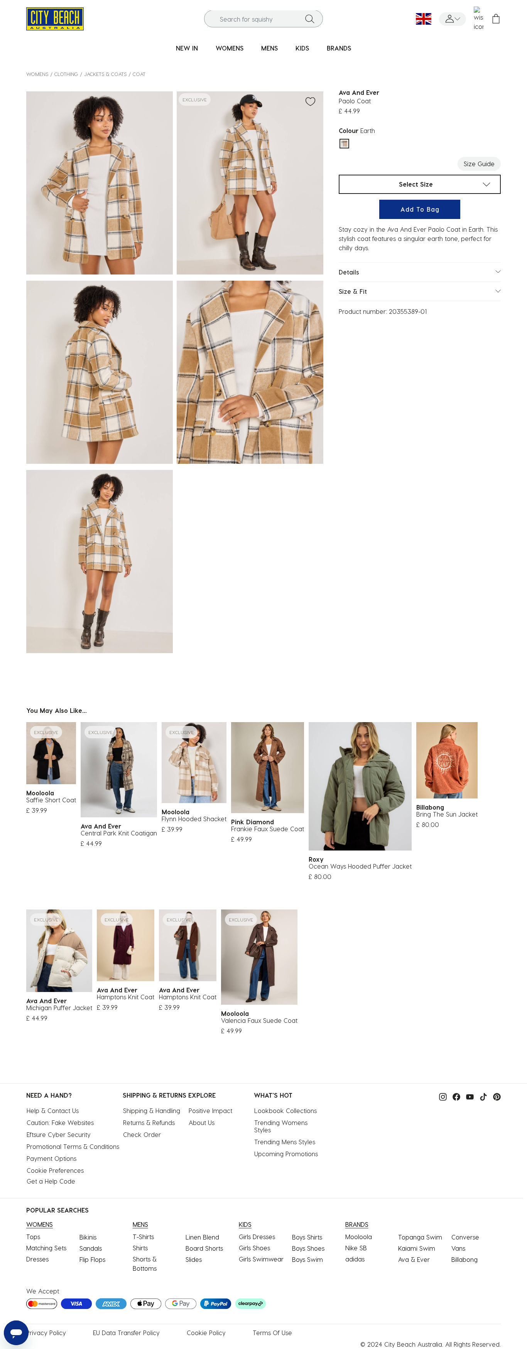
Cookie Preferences (55, 1170)
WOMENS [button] (229, 48)
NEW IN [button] (187, 48)
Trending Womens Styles (281, 1126)
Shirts (140, 1247)
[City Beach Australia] (55, 18)
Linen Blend (202, 1237)
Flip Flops (92, 1259)
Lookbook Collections (285, 1110)
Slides (194, 1259)
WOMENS (37, 74)
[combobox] (263, 19)
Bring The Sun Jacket (447, 814)
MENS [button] (269, 48)
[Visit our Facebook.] (454, 1096)
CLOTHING (66, 74)
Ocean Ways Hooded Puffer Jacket (360, 866)
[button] (452, 19)
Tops (33, 1236)
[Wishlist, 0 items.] (478, 19)
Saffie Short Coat (51, 799)
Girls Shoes (254, 1247)
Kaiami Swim (416, 1248)
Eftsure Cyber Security (59, 1134)
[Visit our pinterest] (495, 1096)
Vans (458, 1248)
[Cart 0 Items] (496, 19)
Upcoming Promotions (286, 1153)
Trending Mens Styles (284, 1141)
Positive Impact (210, 1110)
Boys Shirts (307, 1237)
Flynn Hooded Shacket (194, 818)
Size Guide (479, 163)
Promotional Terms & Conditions (73, 1146)
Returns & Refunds (149, 1122)
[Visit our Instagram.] (441, 1096)
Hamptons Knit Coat (125, 996)
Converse (465, 1237)
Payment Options (51, 1158)
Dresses (37, 1259)
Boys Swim (307, 1259)
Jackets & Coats (105, 74)
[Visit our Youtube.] (468, 1096)
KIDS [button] (302, 48)
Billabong (464, 1259)
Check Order (142, 1134)
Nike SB (356, 1247)
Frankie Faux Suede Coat (267, 828)
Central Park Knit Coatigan (119, 833)
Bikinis (87, 1237)
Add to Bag (419, 209)
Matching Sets (46, 1247)
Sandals (90, 1248)
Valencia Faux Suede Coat (259, 1020)
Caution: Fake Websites (60, 1122)
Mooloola (358, 1236)
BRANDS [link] (339, 48)
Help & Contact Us (53, 1110)
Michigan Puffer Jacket (59, 1007)
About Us (202, 1122)
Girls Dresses (257, 1236)
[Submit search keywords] (309, 19)
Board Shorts (204, 1248)
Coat (139, 74)
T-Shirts (143, 1236)
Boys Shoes (308, 1248)
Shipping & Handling (151, 1110)
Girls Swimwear (261, 1259)
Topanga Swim (420, 1237)
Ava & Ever (414, 1259)
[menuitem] (187, 48)
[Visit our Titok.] (481, 1096)
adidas (355, 1259)
